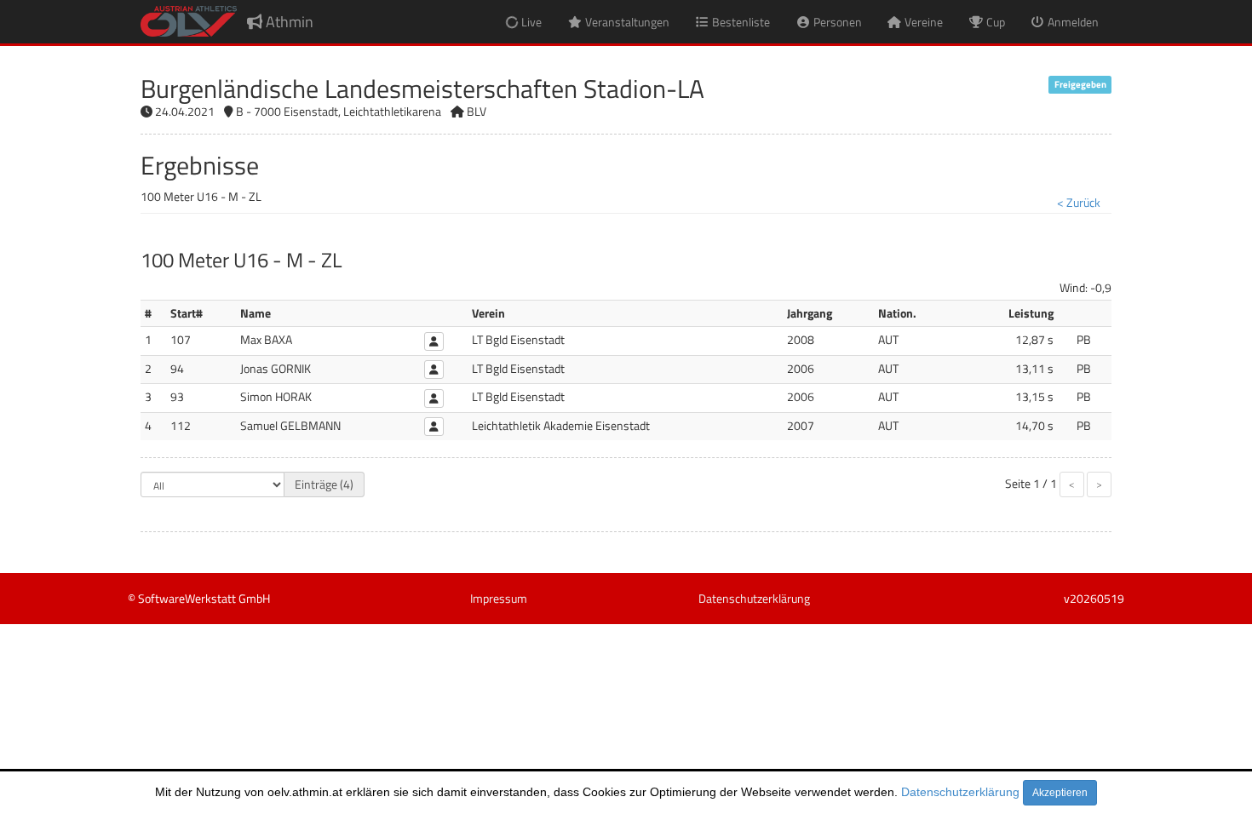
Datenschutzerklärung (960, 792)
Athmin (287, 21)
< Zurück (1078, 202)
